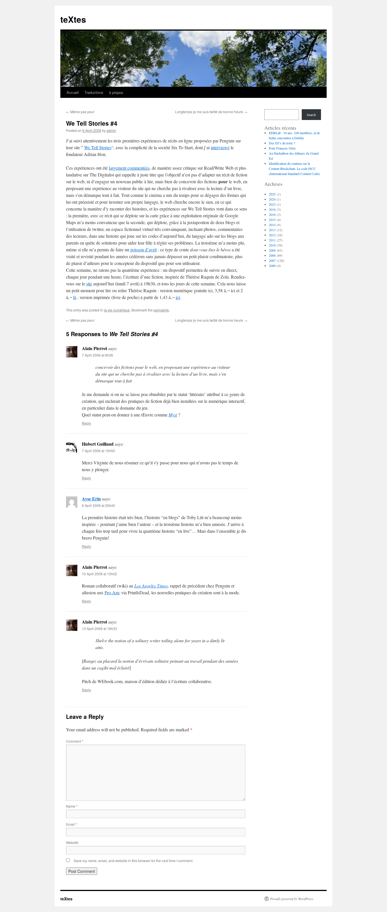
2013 (272, 230)
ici (178, 297)
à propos (116, 92)
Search (311, 114)
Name (72, 806)
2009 (272, 250)
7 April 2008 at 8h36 (97, 355)
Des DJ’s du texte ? (282, 143)
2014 (272, 224)
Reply (86, 423)
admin (111, 130)
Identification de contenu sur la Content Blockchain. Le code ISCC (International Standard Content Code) (294, 168)
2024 (272, 199)
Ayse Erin (91, 498)
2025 (272, 194)
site (89, 284)
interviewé (220, 147)
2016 (272, 214)
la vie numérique (117, 309)
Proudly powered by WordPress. (292, 898)
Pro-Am (112, 592)
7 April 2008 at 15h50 (98, 450)
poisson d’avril (143, 249)
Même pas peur (80, 111)
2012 (272, 235)
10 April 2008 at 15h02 (99, 573)
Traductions (93, 92)
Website (72, 842)
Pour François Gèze (282, 148)
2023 (272, 204)
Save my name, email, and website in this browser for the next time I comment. (133, 860)
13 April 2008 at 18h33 (99, 628)
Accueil (73, 92)
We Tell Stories (97, 147)
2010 (272, 245)
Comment (74, 741)
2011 (272, 240)
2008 (272, 255)
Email (71, 824)
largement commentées (129, 168)
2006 (272, 265)
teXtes (73, 19)
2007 (272, 260)
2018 (272, 209)
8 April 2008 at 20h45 (98, 505)
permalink (161, 309)
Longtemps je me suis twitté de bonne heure (211, 111)
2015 (272, 219)
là (74, 297)
